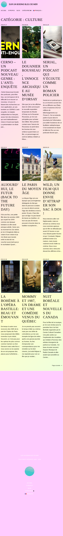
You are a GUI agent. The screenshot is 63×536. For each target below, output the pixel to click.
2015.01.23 (46, 147)
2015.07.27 (25, 147)
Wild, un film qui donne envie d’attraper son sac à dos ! (52, 199)
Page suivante (57, 365)
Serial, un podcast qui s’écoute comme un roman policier (51, 78)
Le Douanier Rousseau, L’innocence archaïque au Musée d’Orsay (31, 80)
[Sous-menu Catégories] (30, 10)
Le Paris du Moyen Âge (31, 189)
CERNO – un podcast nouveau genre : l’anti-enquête (9, 74)
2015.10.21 (4, 147)
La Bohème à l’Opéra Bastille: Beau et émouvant (10, 309)
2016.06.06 (25, 25)
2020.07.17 (4, 25)
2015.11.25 (46, 25)
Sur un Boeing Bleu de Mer (23, 4)
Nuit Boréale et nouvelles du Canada (52, 307)
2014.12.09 (25, 259)
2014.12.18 (4, 259)
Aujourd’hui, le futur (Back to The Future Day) (10, 197)
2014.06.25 (46, 259)
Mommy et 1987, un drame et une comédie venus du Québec (31, 309)
